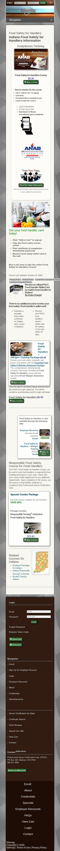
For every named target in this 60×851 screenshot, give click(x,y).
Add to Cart (32, 82)
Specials (28, 802)
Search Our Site (16, 731)
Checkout (16, 645)
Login (43, 3)
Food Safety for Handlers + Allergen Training (29, 446)
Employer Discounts (29, 430)
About (11, 687)
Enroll (11, 664)
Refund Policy (27, 279)
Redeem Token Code (19, 632)
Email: (12, 612)
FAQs (28, 815)
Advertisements (16, 699)
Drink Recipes (15, 725)
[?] (50, 3)
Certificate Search (17, 719)
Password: (14, 617)
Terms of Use (23, 847)
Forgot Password (17, 627)
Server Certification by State (22, 713)
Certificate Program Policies (21, 282)
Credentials (14, 693)
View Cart (17, 639)
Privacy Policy (15, 279)
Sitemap (10, 842)
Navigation (15, 20)
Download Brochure (17, 770)
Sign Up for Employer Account (23, 670)
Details (35, 438)
